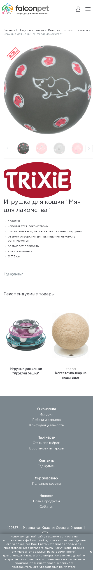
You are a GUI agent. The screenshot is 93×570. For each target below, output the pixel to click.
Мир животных (46, 478)
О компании (46, 409)
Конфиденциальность (46, 425)
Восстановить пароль (46, 448)
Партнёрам (46, 437)
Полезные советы (46, 483)
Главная (9, 30)
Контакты (46, 460)
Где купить (46, 466)
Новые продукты (46, 501)
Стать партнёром (46, 443)
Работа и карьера (46, 420)
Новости (46, 496)
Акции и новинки (31, 30)
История (46, 414)
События (46, 507)
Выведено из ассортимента (68, 30)
